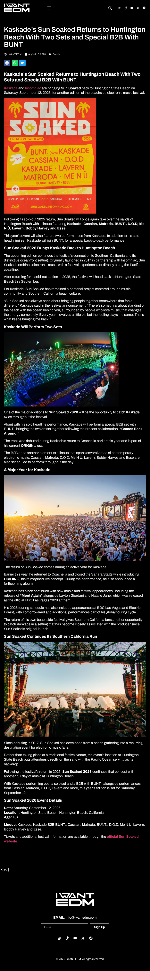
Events (56, 54)
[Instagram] (120, 8)
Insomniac (33, 88)
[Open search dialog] (110, 9)
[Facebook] (144, 8)
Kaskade (11, 88)
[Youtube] (132, 8)
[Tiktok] (126, 8)
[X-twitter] (138, 8)
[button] (49, 8)
